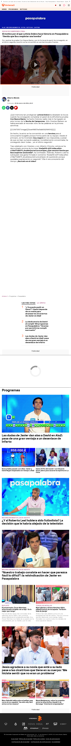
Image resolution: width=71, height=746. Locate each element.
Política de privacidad (25, 739)
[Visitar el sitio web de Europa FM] (63, 724)
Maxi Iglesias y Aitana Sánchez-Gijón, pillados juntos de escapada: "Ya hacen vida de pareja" (51, 609)
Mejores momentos (13, 27)
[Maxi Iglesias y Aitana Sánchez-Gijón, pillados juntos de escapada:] (52, 594)
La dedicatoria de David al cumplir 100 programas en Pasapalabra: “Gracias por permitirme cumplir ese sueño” (36, 326)
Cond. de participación (53, 739)
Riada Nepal (60, 1)
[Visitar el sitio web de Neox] (23, 724)
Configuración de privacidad (20, 741)
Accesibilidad (56, 741)
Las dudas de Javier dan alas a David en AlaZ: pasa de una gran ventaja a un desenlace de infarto (37, 339)
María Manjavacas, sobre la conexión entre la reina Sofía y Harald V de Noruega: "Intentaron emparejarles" (50, 702)
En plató (5, 605)
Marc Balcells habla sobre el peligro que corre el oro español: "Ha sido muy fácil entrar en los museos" (17, 702)
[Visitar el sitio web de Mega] (39, 724)
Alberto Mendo (13, 98)
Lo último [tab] (41, 303)
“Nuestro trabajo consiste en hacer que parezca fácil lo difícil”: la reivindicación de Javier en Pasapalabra (34, 575)
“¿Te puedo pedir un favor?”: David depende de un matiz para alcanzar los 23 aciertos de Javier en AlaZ (36, 311)
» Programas (12, 296)
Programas (13, 9)
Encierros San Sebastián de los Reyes (33, 1)
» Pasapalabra (21, 296)
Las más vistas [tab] (28, 303)
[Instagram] (8, 100)
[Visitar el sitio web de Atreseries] (47, 724)
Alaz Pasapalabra (50, 1)
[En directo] (55, 5)
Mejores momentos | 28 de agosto (16, 518)
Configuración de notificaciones (41, 741)
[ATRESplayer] (64, 5)
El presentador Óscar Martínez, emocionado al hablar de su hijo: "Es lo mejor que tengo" (17, 609)
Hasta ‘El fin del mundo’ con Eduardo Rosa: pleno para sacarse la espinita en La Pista (52, 470)
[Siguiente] (69, 1)
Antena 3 (5, 296)
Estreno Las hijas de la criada (12, 1)
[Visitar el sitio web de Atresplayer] (35, 728)
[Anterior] (1, 1)
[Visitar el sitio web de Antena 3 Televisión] (7, 724)
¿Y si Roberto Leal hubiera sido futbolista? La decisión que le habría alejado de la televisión (32, 522)
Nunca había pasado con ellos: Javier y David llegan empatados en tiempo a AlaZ (18, 469)
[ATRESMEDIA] (35, 718)
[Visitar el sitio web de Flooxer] (45, 728)
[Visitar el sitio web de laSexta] (15, 724)
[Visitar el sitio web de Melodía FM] (25, 728)
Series (4, 9)
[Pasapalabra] (35, 25)
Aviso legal (14, 739)
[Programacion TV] (60, 5)
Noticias (23, 9)
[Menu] (69, 5)
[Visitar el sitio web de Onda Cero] (55, 724)
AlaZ (3, 27)
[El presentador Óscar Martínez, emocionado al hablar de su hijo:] (18, 594)
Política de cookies (39, 739)
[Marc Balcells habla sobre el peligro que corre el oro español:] (18, 689)
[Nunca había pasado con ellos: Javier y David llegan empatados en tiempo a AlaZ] (18, 457)
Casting (37, 27)
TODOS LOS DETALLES (44, 605)
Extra (23, 27)
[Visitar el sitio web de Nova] (31, 724)
